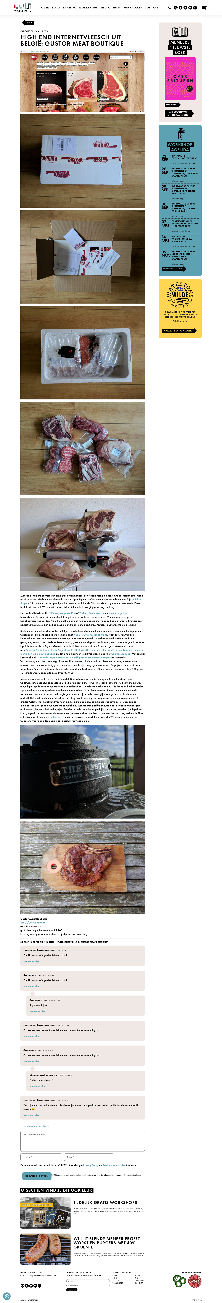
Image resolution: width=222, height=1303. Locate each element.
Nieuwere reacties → (38, 1126)
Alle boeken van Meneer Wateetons (178, 113)
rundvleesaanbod (120, 653)
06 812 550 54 (26, 1275)
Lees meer (171, 104)
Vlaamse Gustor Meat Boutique (90, 634)
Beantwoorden (31, 961)
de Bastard (55, 717)
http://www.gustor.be (32, 922)
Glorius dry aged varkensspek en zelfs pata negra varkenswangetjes (74, 657)
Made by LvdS (196, 1300)
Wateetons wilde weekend (177, 330)
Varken (83, 613)
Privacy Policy (91, 1165)
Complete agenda (172, 268)
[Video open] (171, 7)
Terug (29, 22)
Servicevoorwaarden (114, 1165)
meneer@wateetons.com (45, 1275)
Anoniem (28, 975)
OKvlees (53, 613)
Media (105, 7)
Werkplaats (132, 7)
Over (45, 7)
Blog (56, 7)
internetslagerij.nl (117, 613)
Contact (151, 7)
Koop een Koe (68, 613)
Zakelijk (69, 7)
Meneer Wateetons (41, 1075)
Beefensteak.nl (97, 613)
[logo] (22, 7)
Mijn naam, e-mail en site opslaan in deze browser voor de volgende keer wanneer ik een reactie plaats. (97, 1175)
